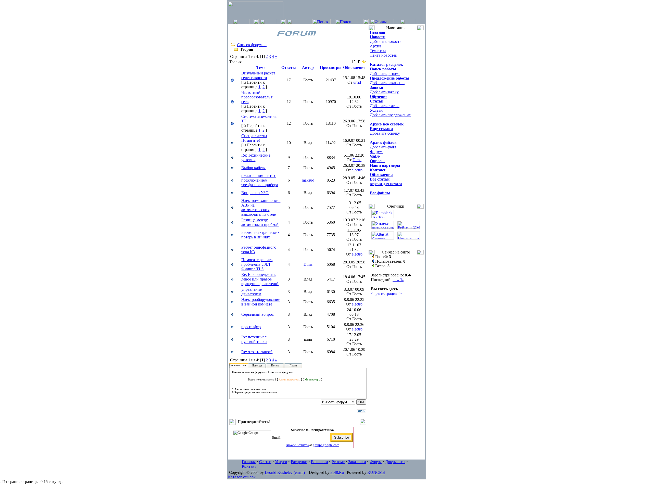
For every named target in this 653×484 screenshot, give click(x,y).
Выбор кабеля (253, 167)
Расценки (299, 462)
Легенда (257, 365)
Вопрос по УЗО (255, 192)
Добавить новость (385, 41)
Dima (357, 160)
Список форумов (252, 45)
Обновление (354, 67)
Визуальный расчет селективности (258, 75)
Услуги (281, 462)
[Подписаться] (364, 62)
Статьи (265, 462)
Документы (395, 462)
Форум (376, 462)
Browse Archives (297, 445)
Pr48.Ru (337, 472)
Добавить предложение (390, 115)
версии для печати (386, 184)
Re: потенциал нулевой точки (254, 339)
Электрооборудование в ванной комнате (260, 301)
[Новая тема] (354, 62)
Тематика (378, 50)
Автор (308, 67)
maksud (308, 180)
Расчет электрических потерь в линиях (260, 234)
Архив (375, 46)
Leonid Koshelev (279, 472)
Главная (249, 462)
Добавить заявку (384, 92)
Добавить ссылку (385, 133)
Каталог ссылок (242, 477)
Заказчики (357, 462)
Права (293, 365)
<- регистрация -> (386, 293)
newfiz (398, 279)
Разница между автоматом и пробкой (260, 222)
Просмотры (331, 67)
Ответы (288, 67)
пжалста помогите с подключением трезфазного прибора (259, 180)
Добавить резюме (385, 73)
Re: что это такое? (256, 352)
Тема (261, 67)
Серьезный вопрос (257, 314)
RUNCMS (376, 472)
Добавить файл (383, 147)
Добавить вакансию (387, 83)
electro (357, 170)
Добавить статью (384, 106)
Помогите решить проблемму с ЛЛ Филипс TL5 (256, 264)
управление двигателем (251, 291)
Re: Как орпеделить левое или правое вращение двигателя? (260, 279)
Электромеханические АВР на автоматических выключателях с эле (260, 207)
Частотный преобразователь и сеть (257, 97)
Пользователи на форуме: (244, 364)
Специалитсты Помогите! (254, 138)
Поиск (275, 365)
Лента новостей (383, 55)
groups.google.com (326, 445)
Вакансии (319, 462)
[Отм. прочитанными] (359, 62)
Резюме (338, 462)
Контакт (249, 466)
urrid (357, 82)
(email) (299, 472)
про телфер (251, 327)
